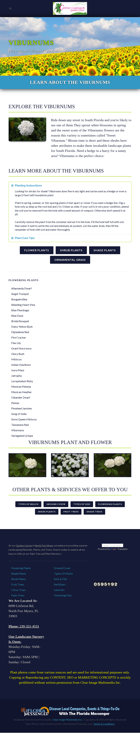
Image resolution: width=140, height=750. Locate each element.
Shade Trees (94, 511)
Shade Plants (105, 250)
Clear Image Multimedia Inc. (67, 719)
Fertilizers (60, 584)
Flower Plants (36, 250)
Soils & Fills (60, 579)
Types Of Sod (81, 504)
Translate (122, 549)
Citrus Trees (18, 589)
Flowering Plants (110, 504)
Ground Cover (55, 504)
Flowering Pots (63, 595)
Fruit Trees (71, 511)
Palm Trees (17, 595)
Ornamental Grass (70, 259)
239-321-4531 (29, 626)
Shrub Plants (71, 250)
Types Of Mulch (28, 504)
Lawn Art (59, 589)
